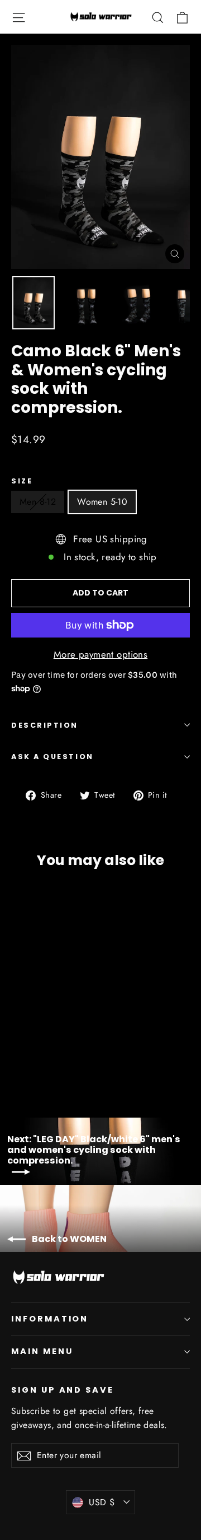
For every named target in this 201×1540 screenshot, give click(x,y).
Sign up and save (62, 1389)
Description (44, 725)
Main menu (42, 1351)
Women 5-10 (102, 501)
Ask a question (52, 756)
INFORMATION (49, 1318)
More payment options (101, 654)
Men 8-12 (38, 501)
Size (21, 481)
